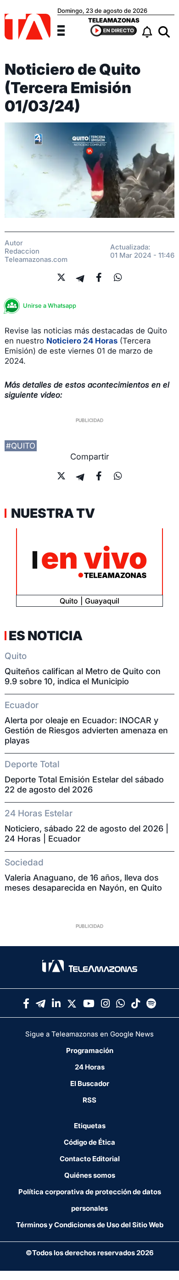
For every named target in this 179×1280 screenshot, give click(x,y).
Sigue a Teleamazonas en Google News (89, 1034)
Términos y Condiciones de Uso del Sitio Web (89, 1224)
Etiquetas (90, 1125)
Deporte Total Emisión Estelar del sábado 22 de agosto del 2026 (84, 784)
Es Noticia (46, 635)
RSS (89, 1100)
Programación (89, 1050)
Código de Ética (89, 1142)
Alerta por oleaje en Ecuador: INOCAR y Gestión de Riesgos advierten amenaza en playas (86, 730)
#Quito (20, 445)
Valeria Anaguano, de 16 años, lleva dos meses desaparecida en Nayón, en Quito (83, 882)
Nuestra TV (52, 513)
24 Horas (90, 1067)
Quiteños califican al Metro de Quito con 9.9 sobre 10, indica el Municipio (83, 676)
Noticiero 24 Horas (81, 340)
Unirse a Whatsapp (49, 305)
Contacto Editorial (90, 1158)
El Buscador (89, 1083)
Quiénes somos (89, 1175)
